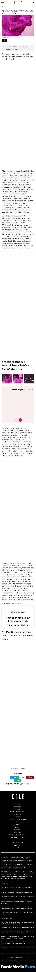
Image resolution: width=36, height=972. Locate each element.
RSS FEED (17, 822)
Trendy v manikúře (17, 864)
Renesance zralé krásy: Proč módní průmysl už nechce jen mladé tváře (16, 902)
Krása (17, 827)
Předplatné (17, 806)
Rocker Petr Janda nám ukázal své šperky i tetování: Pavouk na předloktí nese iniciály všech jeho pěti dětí (17, 923)
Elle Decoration (18, 842)
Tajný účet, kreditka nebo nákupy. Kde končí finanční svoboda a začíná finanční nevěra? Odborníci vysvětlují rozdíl (17, 931)
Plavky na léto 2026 (6, 867)
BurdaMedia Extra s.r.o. (22, 957)
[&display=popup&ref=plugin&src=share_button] (3, 40)
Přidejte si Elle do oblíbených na (17, 48)
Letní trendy (29, 860)
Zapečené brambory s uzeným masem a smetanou (14, 876)
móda (23, 769)
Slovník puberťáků (25, 857)
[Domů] (18, 796)
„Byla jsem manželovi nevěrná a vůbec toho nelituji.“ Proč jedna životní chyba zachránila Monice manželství (17, 937)
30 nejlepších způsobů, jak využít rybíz (21, 874)
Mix (18, 847)
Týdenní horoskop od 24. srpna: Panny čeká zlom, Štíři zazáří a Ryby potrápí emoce (17, 913)
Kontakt (17, 809)
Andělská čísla (25, 859)
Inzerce (17, 817)
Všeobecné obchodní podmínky (17, 819)
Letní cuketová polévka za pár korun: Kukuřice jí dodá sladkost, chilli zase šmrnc (17, 947)
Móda (8, 6)
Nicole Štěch (6, 37)
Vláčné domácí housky (18, 871)
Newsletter (17, 804)
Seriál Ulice (30, 866)
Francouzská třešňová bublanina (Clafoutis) (21, 873)
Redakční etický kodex (17, 811)
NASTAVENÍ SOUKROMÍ (17, 837)
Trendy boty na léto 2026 (19, 867)
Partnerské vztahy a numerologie (17, 866)
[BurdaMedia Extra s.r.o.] (18, 966)
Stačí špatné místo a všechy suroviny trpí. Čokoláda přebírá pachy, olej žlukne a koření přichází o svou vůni (16, 942)
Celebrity (17, 829)
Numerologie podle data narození (16, 860)
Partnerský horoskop (6, 859)
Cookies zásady (17, 840)
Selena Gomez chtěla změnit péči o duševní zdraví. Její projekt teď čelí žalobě (17, 888)
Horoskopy (17, 845)
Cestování (3, 860)
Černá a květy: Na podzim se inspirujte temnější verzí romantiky (18, 927)
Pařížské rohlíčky (5, 874)
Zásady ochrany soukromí (17, 835)
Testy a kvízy (16, 859)
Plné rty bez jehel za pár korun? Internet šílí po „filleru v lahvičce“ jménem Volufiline (18, 897)
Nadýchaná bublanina (21, 878)
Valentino (14, 769)
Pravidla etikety (15, 857)
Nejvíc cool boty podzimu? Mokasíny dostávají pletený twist (16, 892)
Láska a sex (17, 832)
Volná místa (17, 814)
